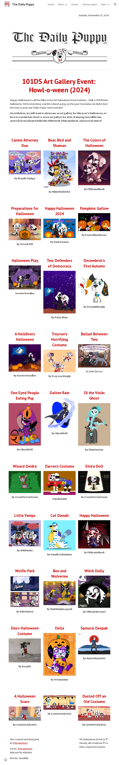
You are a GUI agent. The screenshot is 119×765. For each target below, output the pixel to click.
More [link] (103, 4)
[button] (115, 4)
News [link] (61, 4)
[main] (59, 15)
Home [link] (51, 4)
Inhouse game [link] (89, 4)
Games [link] (74, 4)
